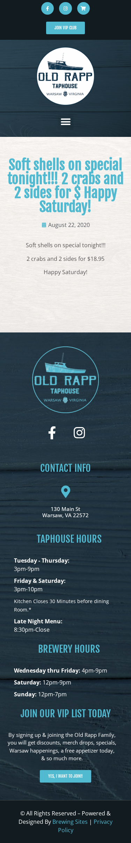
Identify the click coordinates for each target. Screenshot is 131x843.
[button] (65, 122)
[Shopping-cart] (83, 8)
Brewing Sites (70, 822)
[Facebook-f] (47, 8)
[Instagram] (65, 8)
